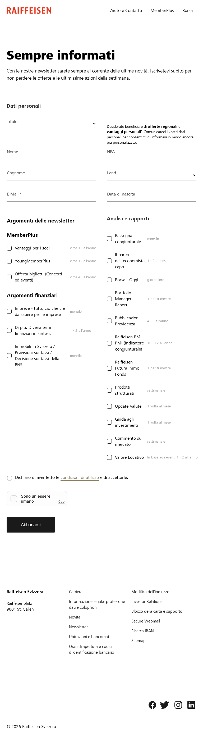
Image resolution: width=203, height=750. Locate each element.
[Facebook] (151, 706)
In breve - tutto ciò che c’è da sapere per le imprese (40, 311)
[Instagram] (177, 706)
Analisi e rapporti (128, 219)
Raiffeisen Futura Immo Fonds (127, 368)
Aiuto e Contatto (126, 10)
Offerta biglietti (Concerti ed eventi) (38, 277)
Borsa (187, 10)
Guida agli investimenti (126, 422)
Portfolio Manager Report (123, 298)
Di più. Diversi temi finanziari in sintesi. (33, 330)
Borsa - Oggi (126, 279)
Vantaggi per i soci (32, 248)
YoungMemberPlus (32, 260)
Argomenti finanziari (32, 295)
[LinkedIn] (189, 706)
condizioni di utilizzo (80, 477)
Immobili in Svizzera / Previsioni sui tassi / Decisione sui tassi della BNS (37, 355)
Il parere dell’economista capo (130, 260)
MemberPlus (162, 10)
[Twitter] (164, 706)
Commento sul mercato (128, 441)
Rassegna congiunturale (128, 238)
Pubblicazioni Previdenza (127, 320)
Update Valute (128, 406)
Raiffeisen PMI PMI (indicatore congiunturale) (129, 343)
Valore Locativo (129, 457)
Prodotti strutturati (124, 390)
